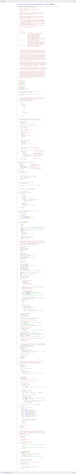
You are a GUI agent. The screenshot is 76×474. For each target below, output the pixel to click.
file (34, 6)
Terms (10, 472)
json (74, 472)
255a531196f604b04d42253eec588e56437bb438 (33, 4)
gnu (17, 4)
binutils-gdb (21, 4)
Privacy (8, 472)
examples (47, 4)
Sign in (74, 1)
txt (72, 472)
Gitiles (5, 472)
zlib (44, 4)
